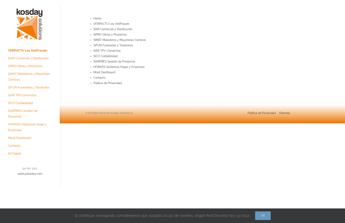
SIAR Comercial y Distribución (112, 29)
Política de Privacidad (107, 83)
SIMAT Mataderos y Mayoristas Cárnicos (119, 40)
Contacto (99, 77)
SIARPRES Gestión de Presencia (114, 61)
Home (97, 18)
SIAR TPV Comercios (107, 50)
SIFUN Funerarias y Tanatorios (113, 45)
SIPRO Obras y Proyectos (110, 34)
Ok (263, 215)
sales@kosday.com (30, 173)
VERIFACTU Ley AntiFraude (111, 23)
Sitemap (284, 113)
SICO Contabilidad (105, 56)
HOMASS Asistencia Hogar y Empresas (119, 66)
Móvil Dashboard (104, 72)
